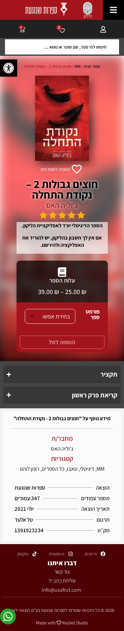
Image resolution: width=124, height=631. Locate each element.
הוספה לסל (62, 342)
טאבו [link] (72, 468)
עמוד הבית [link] (92, 66)
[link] (8, 68)
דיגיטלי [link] (87, 468)
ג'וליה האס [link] (62, 205)
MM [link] (78, 66)
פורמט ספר (93, 314)
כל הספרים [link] (53, 468)
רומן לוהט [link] (29, 468)
